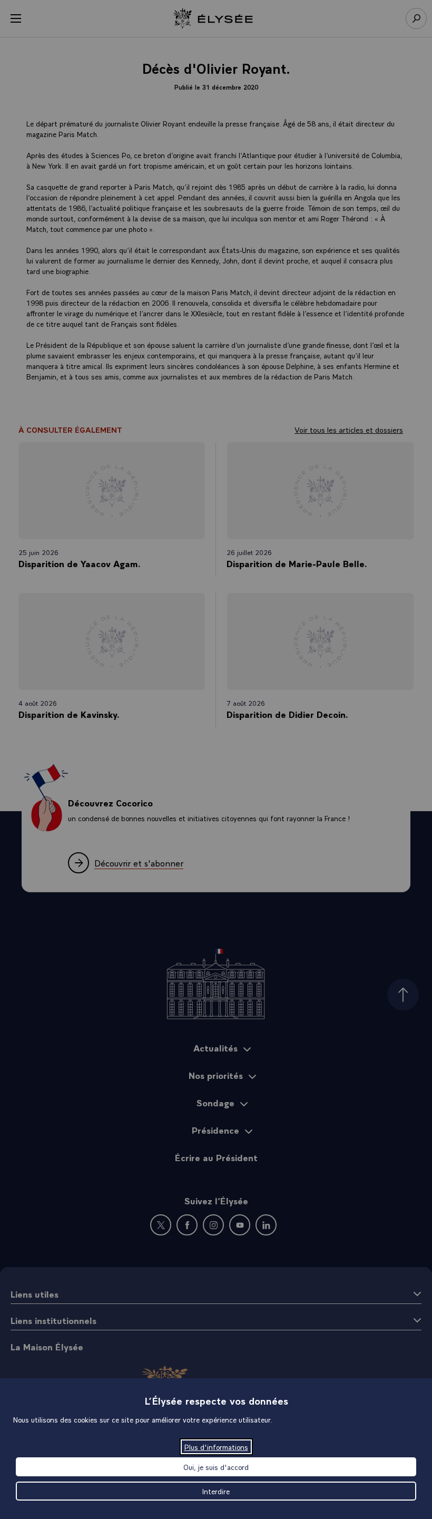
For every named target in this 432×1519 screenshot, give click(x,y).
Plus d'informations (216, 1447)
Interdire (216, 1491)
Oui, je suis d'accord (216, 1467)
